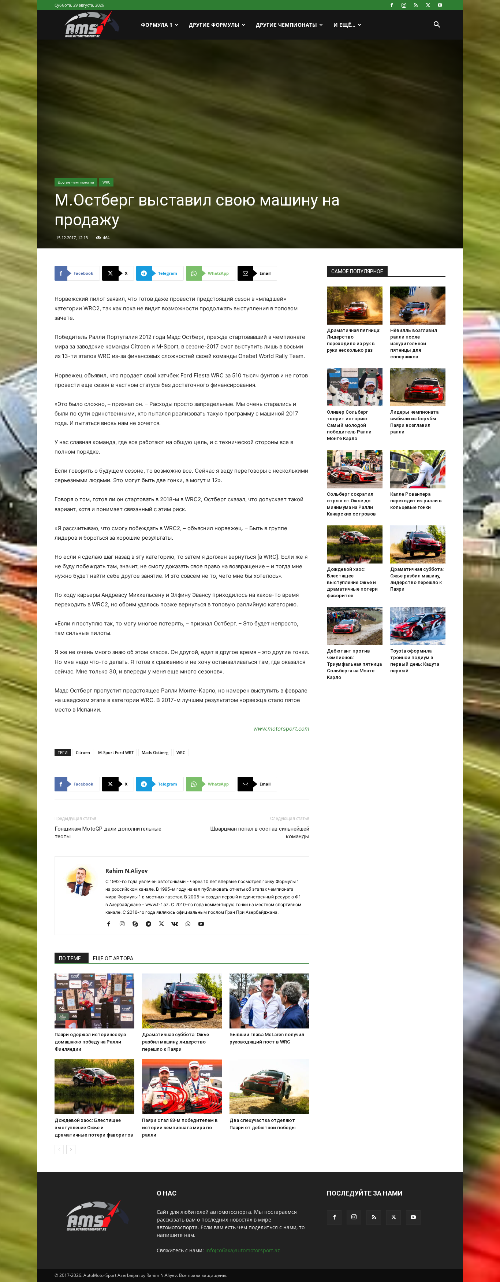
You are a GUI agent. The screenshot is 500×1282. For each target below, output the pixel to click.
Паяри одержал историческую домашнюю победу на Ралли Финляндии (90, 1042)
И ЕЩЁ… (344, 24)
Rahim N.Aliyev (126, 870)
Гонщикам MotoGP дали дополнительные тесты (108, 832)
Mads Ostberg (155, 752)
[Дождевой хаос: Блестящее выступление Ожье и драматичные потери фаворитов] (94, 1086)
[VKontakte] (177, 924)
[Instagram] (403, 5)
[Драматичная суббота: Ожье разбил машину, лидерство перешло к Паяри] (182, 1000)
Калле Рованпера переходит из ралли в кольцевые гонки (416, 500)
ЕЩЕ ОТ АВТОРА (113, 958)
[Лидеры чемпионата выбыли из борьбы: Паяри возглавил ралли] (418, 387)
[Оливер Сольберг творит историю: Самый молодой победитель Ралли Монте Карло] (355, 387)
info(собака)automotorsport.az (242, 1250)
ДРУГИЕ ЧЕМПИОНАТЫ (286, 24)
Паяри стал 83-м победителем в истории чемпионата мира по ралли (180, 1127)
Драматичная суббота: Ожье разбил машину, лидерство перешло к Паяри (175, 1042)
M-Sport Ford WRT (116, 752)
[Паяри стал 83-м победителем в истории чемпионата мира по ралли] (182, 1086)
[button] (436, 25)
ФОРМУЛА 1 (156, 24)
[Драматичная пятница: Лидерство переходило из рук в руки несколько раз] (355, 306)
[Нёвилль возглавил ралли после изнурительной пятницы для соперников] (418, 306)
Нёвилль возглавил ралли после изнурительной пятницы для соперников (413, 343)
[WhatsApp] (190, 924)
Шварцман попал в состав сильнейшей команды (259, 832)
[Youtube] (439, 5)
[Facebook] (391, 5)
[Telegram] (151, 924)
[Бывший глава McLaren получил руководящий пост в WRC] (269, 1000)
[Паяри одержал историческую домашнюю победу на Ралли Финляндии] (94, 1000)
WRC (106, 182)
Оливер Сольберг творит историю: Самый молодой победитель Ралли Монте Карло (349, 425)
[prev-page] (59, 1149)
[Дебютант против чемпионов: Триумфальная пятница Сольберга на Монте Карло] (355, 626)
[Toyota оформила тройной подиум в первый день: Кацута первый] (418, 626)
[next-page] (70, 1149)
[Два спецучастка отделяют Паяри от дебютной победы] (269, 1086)
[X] (427, 5)
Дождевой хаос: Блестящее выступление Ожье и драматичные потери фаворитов (94, 1127)
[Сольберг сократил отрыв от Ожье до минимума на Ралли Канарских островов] (355, 469)
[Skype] (138, 924)
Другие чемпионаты (76, 182)
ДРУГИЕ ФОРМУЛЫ (214, 24)
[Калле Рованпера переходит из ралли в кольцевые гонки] (418, 469)
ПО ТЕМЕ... (71, 958)
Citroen (83, 752)
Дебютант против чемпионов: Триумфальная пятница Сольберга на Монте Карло (354, 664)
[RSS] (415, 5)
